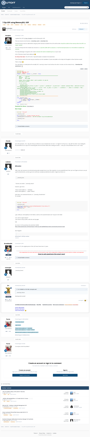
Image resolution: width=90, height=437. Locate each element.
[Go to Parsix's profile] (8, 324)
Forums (3, 11)
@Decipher (18, 166)
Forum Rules (22, 11)
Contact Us (48, 433)
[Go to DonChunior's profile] (71, 406)
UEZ (4, 393)
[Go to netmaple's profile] (8, 272)
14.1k (7, 257)
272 (9, 153)
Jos (8, 285)
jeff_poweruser (7, 420)
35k (7, 299)
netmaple (8, 267)
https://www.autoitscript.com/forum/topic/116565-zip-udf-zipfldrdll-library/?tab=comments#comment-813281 (40, 226)
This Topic (82, 7)
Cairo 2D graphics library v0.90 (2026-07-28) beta (13, 391)
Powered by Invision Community (45, 435)
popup (86, 68)
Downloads (9, 11)
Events (16, 11)
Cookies (54, 433)
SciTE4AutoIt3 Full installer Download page (25, 304)
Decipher (10, 28)
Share (74, 29)
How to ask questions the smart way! (51, 254)
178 (10, 299)
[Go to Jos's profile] (8, 290)
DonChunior (6, 406)
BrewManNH (8, 243)
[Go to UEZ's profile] (71, 393)
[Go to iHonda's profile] (8, 146)
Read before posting (47, 304)
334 (7, 47)
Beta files (39, 304)
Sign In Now (65, 375)
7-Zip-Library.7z (30, 106)
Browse (4, 7)
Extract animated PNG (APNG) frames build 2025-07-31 (15, 412)
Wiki (9, 7)
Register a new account (25, 375)
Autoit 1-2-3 (23, 149)
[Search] (87, 7)
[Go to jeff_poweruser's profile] (71, 420)
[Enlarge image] (35, 54)
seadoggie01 (81, 300)
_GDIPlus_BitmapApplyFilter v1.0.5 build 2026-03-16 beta (15, 398)
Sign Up (85, 2)
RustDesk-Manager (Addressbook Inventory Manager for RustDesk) (17, 419)
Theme (35, 433)
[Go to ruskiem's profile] (8, 167)
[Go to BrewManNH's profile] (8, 248)
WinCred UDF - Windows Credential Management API (14, 405)
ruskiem (8, 162)
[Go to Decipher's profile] (4, 29)
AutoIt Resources (16, 7)
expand (82, 68)
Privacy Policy (42, 433)
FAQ (24, 7)
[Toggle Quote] (17, 289)
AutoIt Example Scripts (18, 30)
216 (11, 257)
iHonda (8, 141)
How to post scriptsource (58, 304)
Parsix (8, 319)
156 (7, 331)
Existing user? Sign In (75, 2)
